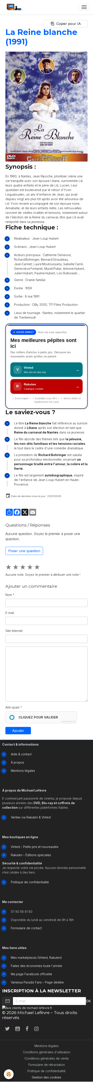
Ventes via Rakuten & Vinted (31, 817)
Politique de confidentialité (30, 882)
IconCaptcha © (68, 721)
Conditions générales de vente (46, 1058)
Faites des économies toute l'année (36, 966)
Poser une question (24, 551)
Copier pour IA (68, 23)
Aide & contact (21, 754)
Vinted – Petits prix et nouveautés (34, 847)
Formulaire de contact (26, 928)
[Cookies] (9, 1074)
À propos (17, 762)
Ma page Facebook (25, 974)
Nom (8, 595)
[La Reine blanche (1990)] (46, 107)
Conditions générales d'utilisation (46, 1052)
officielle (45, 974)
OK (88, 1001)
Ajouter (18, 730)
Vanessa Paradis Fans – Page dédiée (37, 982)
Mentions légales (23, 770)
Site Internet (13, 631)
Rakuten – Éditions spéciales (31, 855)
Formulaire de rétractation (46, 1065)
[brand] (15, 7)
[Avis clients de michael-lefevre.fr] (27, 1007)
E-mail (9, 613)
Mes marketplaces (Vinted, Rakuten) (36, 957)
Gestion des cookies (46, 1077)
